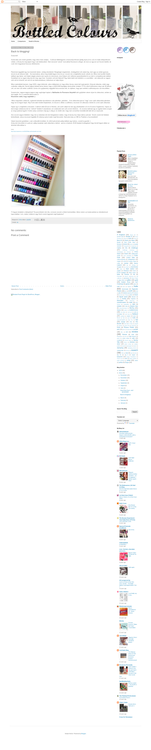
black (126, 240)
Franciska (119, 276)
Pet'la (118, 327)
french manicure (129, 276)
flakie (118, 274)
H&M (118, 286)
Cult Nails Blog (124, 650)
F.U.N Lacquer (121, 272)
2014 (120, 373)
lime (131, 294)
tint (135, 353)
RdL (122, 332)
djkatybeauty (123, 470)
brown (125, 244)
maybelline (126, 304)
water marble (133, 358)
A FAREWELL (123, 544)
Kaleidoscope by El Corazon (130, 293)
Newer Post (15, 286)
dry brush (126, 267)
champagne (120, 251)
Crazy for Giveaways (125, 717)
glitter (129, 280)
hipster (129, 286)
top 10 (119, 354)
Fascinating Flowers (124, 697)
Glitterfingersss (124, 441)
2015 (120, 370)
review (135, 332)
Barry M (119, 240)
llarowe (134, 296)
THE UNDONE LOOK (125, 521)
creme (126, 263)
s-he (125, 336)
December (123, 375)
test (131, 353)
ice (125, 291)
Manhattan (120, 300)
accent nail (120, 236)
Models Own (134, 306)
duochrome (134, 267)
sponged (129, 346)
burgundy (133, 246)
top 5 (126, 354)
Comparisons (22, 41)
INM (137, 291)
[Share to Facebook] (42, 220)
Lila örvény (131, 529)
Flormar (126, 274)
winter (136, 360)
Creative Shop (132, 261)
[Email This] (35, 220)
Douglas (119, 267)
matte (130, 302)
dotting (133, 265)
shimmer (132, 342)
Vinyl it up (119, 358)
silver (118, 344)
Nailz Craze (122, 503)
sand (118, 338)
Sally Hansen (132, 336)
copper (119, 261)
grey (135, 284)
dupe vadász (130, 269)
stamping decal (132, 348)
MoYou (132, 308)
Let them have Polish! (126, 495)
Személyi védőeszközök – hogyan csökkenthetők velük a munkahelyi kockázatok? (127, 435)
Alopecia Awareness (131, 219)
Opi (137, 320)
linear (136, 295)
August (122, 385)
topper (133, 354)
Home (13, 41)
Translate (132, 423)
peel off (127, 325)
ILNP (130, 291)
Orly (131, 321)
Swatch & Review (34, 41)
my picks (123, 312)
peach (120, 325)
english (119, 270)
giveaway (126, 278)
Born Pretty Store (129, 242)
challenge (134, 248)
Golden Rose (125, 282)
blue (133, 240)
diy (17, 222)
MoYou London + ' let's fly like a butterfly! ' (132, 684)
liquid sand (123, 297)
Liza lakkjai (122, 635)
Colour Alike (130, 257)
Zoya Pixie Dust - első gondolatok (126, 391)
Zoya (127, 362)
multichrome (133, 310)
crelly (118, 263)
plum (124, 329)
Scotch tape (128, 340)
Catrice (119, 248)
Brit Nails (122, 456)
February (123, 400)
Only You (130, 319)
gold (136, 280)
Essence (126, 270)
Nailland (135, 314)
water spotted (120, 360)
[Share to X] (40, 220)
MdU (133, 304)
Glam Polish (135, 278)
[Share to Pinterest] (44, 220)
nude (134, 318)
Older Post (108, 286)
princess (129, 329)
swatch (134, 350)
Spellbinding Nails (124, 681)
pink (118, 329)
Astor (129, 238)
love (118, 298)
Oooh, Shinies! (123, 591)
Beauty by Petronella (125, 665)
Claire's (126, 253)
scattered (119, 340)
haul (124, 286)
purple (136, 329)
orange (123, 322)
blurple (118, 242)
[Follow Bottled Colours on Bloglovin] (126, 109)
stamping (120, 348)
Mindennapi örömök (125, 606)
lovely (124, 298)
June (122, 388)
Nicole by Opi (121, 317)
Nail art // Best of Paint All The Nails (132, 554)
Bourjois (119, 244)
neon (134, 316)
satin (133, 338)
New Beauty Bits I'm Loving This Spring (132, 506)
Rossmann (119, 336)
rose (132, 334)
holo (136, 286)
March (122, 398)
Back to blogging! (125, 394)
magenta (133, 298)
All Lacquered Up (124, 580)
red (127, 332)
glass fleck (122, 280)
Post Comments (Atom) (26, 289)
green (128, 284)
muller (125, 310)
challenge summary (128, 250)
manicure (132, 300)
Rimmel (124, 334)
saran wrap (125, 338)
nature (128, 316)
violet (125, 358)
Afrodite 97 (129, 236)
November (123, 378)
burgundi (126, 246)
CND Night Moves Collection (131, 459)
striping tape (120, 350)
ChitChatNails (123, 543)
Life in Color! (123, 565)
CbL (126, 248)
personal (134, 325)
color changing (127, 255)
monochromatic (123, 308)
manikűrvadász (121, 302)
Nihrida (121, 621)
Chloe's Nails (123, 702)
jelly (120, 293)
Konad (120, 294)
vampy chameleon (131, 356)
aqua (125, 238)
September (123, 383)
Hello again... (131, 567)
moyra (119, 310)
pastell (136, 323)
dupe (121, 268)
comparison (131, 259)
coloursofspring (121, 259)
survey (127, 350)
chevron (129, 251)
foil (134, 274)
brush (131, 244)
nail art (130, 312)
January (123, 403)
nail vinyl (127, 314)
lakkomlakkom (124, 431)
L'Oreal (126, 294)
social (123, 346)
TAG (122, 353)
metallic (119, 306)
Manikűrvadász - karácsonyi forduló (133, 172)
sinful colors (127, 344)
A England (121, 235)
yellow (121, 362)
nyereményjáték (121, 319)
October (123, 380)
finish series (132, 272)
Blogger (83, 733)
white (128, 360)
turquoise (120, 356)
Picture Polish (129, 327)
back (135, 238)
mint (126, 306)
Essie (134, 270)
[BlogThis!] (37, 220)
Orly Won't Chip (128, 323)
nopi (128, 317)
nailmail (122, 316)
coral (124, 261)
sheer (125, 342)
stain (135, 346)
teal (127, 353)
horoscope (125, 289)
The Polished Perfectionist (127, 696)
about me (133, 234)
